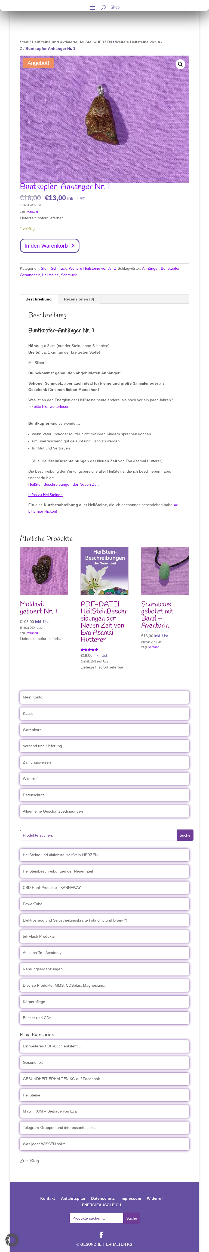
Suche (185, 835)
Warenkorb (32, 730)
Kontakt (47, 1198)
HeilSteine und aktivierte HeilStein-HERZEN (72, 42)
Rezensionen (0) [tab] (79, 299)
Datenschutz (33, 795)
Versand (32, 211)
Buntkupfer (170, 268)
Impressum (131, 1198)
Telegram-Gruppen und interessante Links (59, 1127)
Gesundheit (30, 275)
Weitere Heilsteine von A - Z (92, 268)
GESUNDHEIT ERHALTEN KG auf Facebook (61, 1079)
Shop (115, 8)
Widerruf (30, 778)
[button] (180, 64)
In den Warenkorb (46, 246)
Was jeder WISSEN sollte (44, 1144)
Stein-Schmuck (54, 268)
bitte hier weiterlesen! (52, 406)
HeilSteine (31, 1095)
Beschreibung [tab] (39, 299)
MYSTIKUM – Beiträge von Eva (50, 1111)
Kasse (28, 713)
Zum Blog (29, 1161)
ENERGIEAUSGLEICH (101, 1205)
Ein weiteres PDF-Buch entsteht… (52, 1046)
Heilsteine (50, 275)
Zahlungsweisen (37, 762)
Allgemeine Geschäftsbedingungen (53, 811)
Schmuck (69, 275)
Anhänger (150, 268)
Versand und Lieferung (42, 746)
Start (24, 42)
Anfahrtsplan (73, 1198)
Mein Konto (32, 697)
